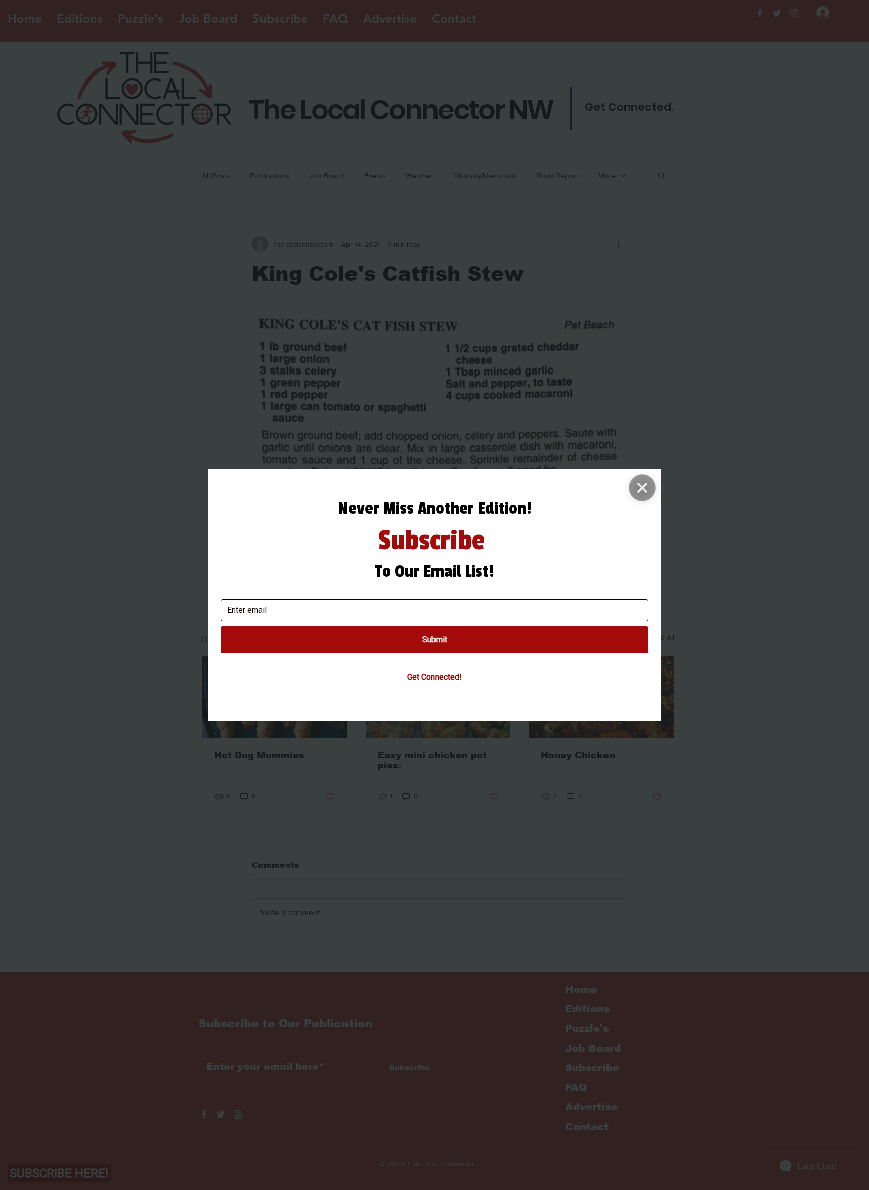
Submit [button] (434, 639)
